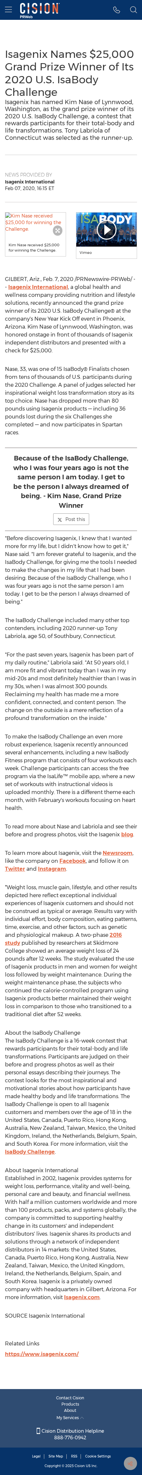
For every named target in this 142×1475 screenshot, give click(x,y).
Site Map (56, 1456)
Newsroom (117, 853)
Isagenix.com (82, 1297)
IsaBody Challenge (30, 1152)
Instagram (52, 869)
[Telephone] (116, 10)
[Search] (133, 10)
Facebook (72, 861)
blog (127, 834)
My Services (68, 1417)
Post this (75, 519)
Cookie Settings (98, 1456)
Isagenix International (38, 287)
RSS (74, 1456)
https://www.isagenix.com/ (42, 1354)
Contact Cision (70, 1397)
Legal (36, 1456)
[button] (35, 222)
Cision (80, 1466)
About (70, 1410)
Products (70, 1404)
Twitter (15, 869)
